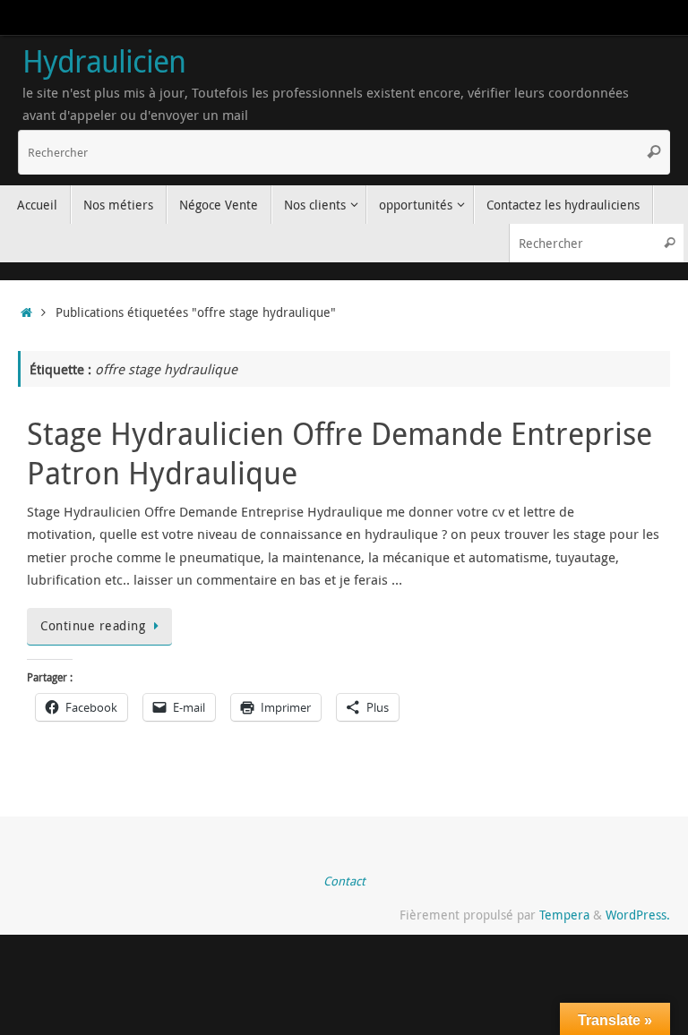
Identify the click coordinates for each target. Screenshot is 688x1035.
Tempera (564, 915)
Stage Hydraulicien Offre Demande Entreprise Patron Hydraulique (339, 453)
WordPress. (638, 915)
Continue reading (92, 626)
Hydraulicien (103, 62)
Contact (344, 881)
